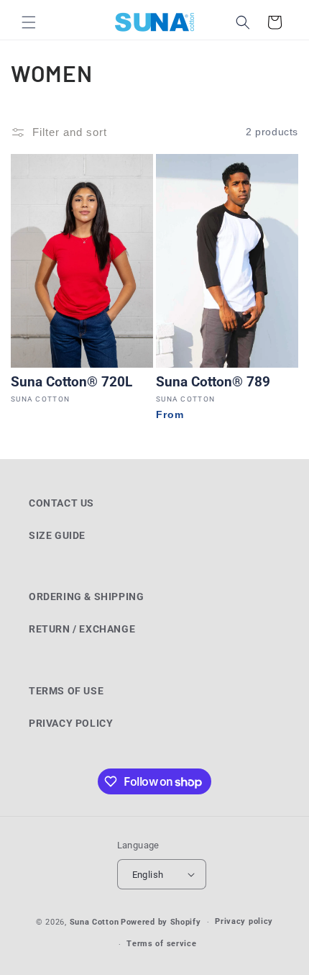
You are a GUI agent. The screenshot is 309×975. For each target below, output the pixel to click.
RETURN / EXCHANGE (82, 629)
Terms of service (161, 943)
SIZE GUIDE (57, 535)
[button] (29, 22)
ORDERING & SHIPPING (86, 596)
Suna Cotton (94, 922)
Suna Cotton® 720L (71, 382)
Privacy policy (244, 921)
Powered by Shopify (161, 922)
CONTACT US (61, 503)
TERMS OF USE (66, 691)
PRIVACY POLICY (71, 723)
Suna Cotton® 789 (213, 382)
